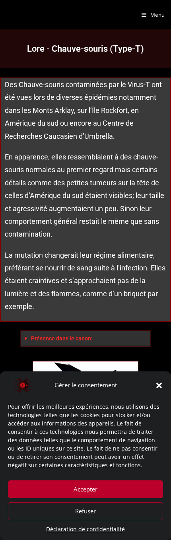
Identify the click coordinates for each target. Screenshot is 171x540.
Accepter (85, 489)
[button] (159, 385)
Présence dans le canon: (62, 338)
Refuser (85, 511)
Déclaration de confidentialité (85, 529)
